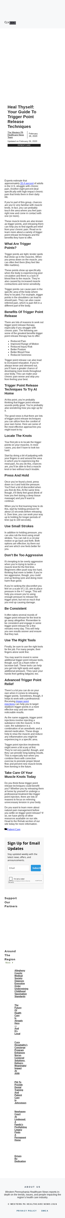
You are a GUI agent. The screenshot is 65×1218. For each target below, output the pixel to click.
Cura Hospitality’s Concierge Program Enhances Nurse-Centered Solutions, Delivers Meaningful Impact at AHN (21, 1058)
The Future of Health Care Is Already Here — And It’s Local (19, 1019)
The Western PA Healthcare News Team (16, 134)
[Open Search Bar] (7, 22)
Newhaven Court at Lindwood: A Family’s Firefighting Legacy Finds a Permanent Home (21, 1125)
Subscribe (36, 868)
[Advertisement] (32, 62)
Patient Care (24, 145)
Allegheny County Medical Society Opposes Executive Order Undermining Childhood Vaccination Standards (21, 983)
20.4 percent (27, 183)
